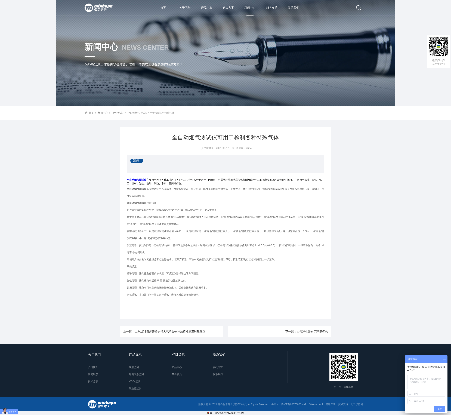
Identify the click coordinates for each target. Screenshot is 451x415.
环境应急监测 (136, 374)
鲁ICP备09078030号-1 (293, 404)
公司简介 (93, 367)
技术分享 (93, 381)
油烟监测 (134, 367)
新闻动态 (93, 374)
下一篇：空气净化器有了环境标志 (306, 331)
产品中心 (206, 7)
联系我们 (293, 7)
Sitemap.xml (316, 404)
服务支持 (271, 7)
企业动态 (118, 112)
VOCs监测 (134, 381)
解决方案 (228, 7)
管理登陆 (330, 404)
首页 (163, 7)
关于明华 (184, 7)
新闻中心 (250, 7)
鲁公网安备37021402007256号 (227, 413)
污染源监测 (135, 388)
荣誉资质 (177, 374)
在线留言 (218, 367)
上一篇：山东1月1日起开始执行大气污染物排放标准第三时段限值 (164, 331)
